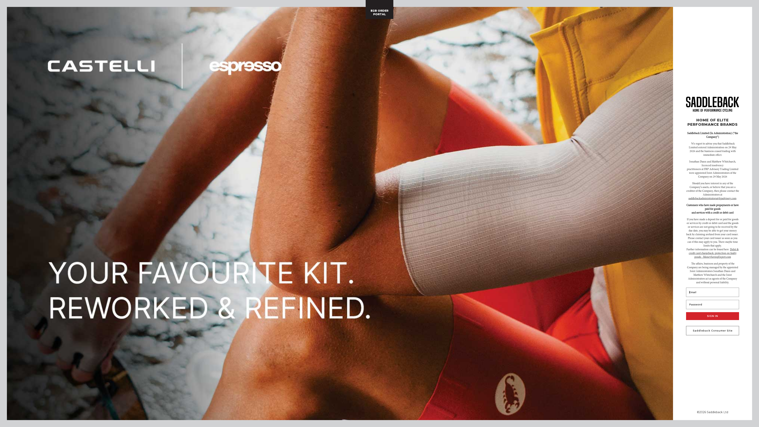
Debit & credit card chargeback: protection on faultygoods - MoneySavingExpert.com (714, 253)
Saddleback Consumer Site (713, 330)
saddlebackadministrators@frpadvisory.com (712, 198)
